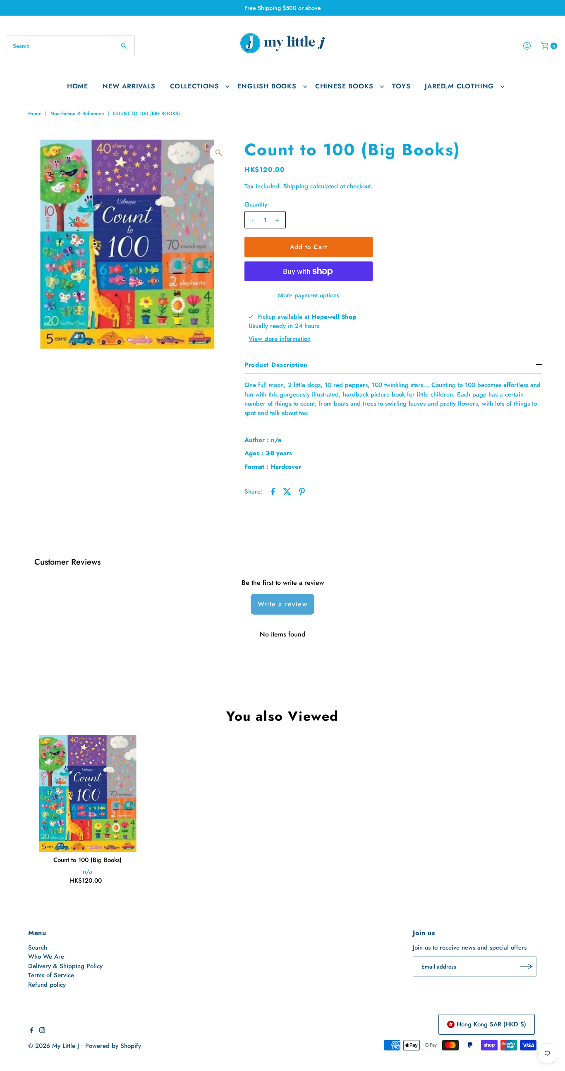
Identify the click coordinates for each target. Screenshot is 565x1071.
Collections (194, 86)
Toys (401, 86)
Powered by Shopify (113, 1045)
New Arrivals (129, 86)
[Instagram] (42, 1031)
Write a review (282, 604)
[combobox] (70, 46)
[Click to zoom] (219, 153)
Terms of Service (51, 975)
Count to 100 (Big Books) (87, 859)
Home (77, 86)
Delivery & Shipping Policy (65, 966)
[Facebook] (32, 1031)
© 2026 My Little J (53, 1045)
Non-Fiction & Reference (77, 113)
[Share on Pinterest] (302, 490)
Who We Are (46, 956)
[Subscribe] (526, 966)
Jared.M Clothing (459, 86)
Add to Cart (308, 247)
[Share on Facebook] (273, 490)
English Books (266, 86)
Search (37, 947)
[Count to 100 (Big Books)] (87, 793)
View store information (280, 338)
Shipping (295, 186)
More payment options (308, 295)
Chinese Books (344, 86)
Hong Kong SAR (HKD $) (491, 1024)
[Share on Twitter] (287, 490)
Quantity (255, 204)
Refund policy (47, 984)
